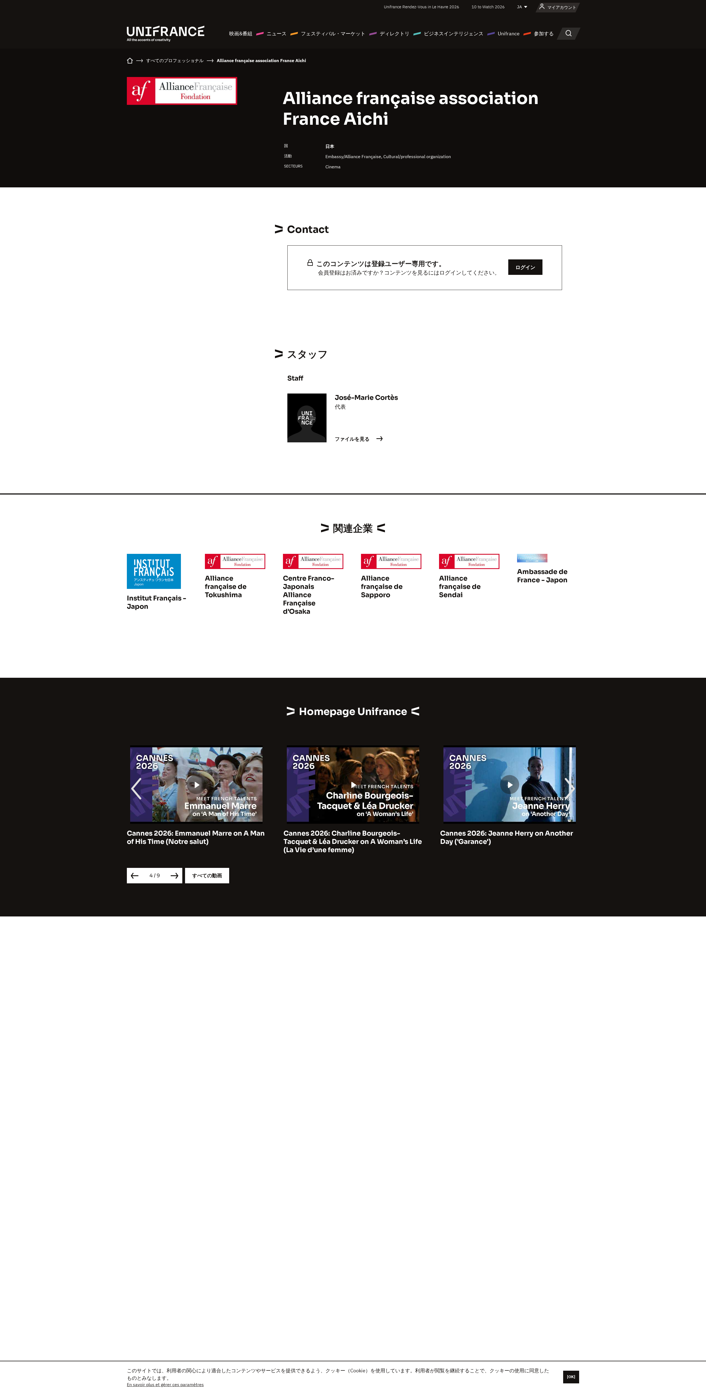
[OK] (571, 1376)
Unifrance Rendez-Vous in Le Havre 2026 (421, 6)
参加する (544, 33)
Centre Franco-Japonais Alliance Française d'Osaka (308, 595)
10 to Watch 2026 (488, 6)
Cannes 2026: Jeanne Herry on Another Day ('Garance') (350, 837)
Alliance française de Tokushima (226, 586)
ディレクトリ (395, 33)
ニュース (277, 33)
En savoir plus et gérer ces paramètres (165, 1384)
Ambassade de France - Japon (542, 576)
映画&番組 (240, 33)
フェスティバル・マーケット (333, 33)
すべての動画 (207, 875)
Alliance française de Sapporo (382, 586)
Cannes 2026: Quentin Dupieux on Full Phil (504, 837)
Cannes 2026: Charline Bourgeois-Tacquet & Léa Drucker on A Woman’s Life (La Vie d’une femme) (196, 841)
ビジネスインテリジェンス (453, 33)
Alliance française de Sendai (460, 586)
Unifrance (509, 33)
